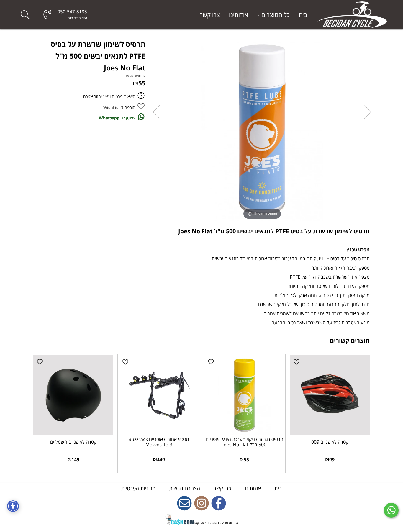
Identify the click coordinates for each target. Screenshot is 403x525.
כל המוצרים (275, 15)
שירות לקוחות (77, 18)
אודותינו (238, 15)
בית (303, 15)
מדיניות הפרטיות (138, 488)
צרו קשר (210, 15)
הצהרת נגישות (184, 488)
